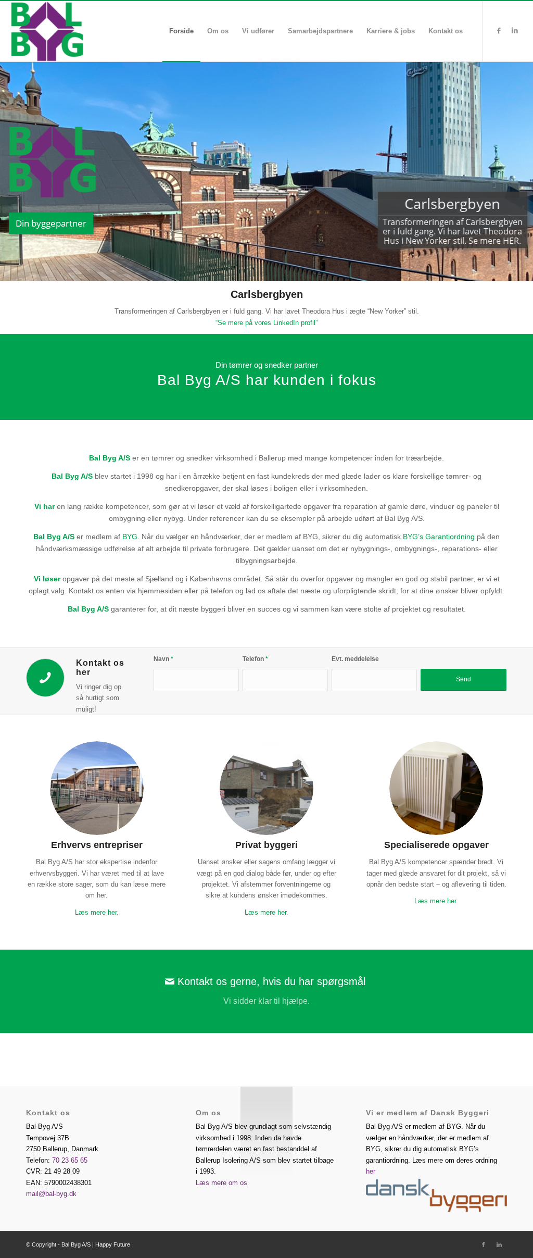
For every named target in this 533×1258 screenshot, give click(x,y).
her (370, 1171)
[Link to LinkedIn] (515, 31)
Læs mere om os (221, 1183)
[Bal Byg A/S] (76, 31)
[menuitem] (181, 31)
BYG (129, 536)
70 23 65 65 (69, 1160)
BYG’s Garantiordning (439, 536)
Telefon (255, 659)
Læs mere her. (97, 912)
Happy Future (112, 1244)
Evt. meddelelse (355, 659)
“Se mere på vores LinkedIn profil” (266, 323)
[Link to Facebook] (499, 31)
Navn (163, 659)
